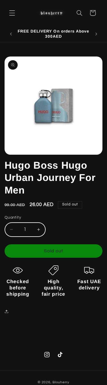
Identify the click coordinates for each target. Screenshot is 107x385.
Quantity (13, 217)
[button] (12, 12)
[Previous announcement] (11, 34)
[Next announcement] (96, 34)
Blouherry (61, 382)
